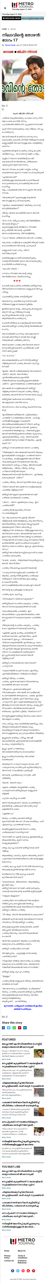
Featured (9, 1039)
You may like (11, 1166)
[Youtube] (28, 1270)
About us (22, 1251)
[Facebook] (12, 1270)
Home (4, 29)
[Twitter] (17, 1270)
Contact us (9, 1261)
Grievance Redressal (22, 1261)
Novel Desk (10, 45)
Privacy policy (7, 1256)
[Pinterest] (33, 1270)
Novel (13, 29)
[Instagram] (23, 1270)
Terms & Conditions (22, 1256)
